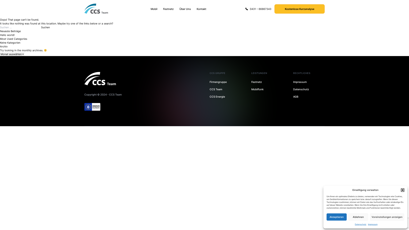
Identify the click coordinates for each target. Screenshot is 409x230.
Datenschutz (360, 224)
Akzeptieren (337, 216)
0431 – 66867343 (260, 9)
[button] (402, 190)
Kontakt (201, 9)
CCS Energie (217, 96)
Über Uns (185, 9)
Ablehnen (358, 216)
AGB (295, 96)
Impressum (373, 224)
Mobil (154, 9)
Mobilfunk (257, 89)
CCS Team (216, 89)
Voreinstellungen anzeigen (387, 216)
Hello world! (7, 35)
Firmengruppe (218, 82)
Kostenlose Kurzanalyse (299, 9)
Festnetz (168, 9)
